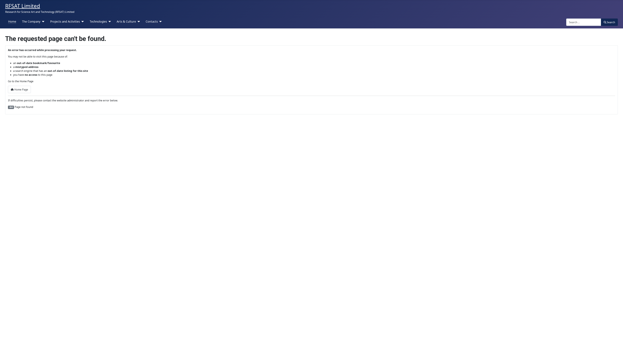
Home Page (21, 89)
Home (12, 21)
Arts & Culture (126, 21)
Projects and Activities (65, 21)
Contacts (152, 21)
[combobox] (583, 22)
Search (611, 22)
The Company (31, 21)
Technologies (98, 21)
